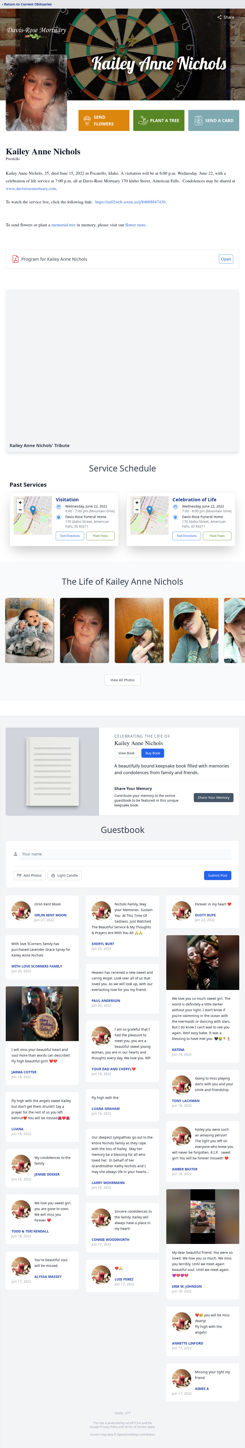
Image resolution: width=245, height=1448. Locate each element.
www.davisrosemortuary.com (31, 188)
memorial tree (63, 224)
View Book (126, 753)
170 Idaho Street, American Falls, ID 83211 (87, 524)
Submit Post (217, 875)
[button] (33, 510)
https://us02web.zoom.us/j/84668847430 (130, 202)
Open (226, 259)
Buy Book (152, 753)
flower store (135, 224)
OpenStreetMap (127, 1434)
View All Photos (123, 680)
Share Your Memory (213, 797)
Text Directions (70, 536)
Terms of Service (135, 1427)
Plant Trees (100, 536)
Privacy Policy (109, 1427)
